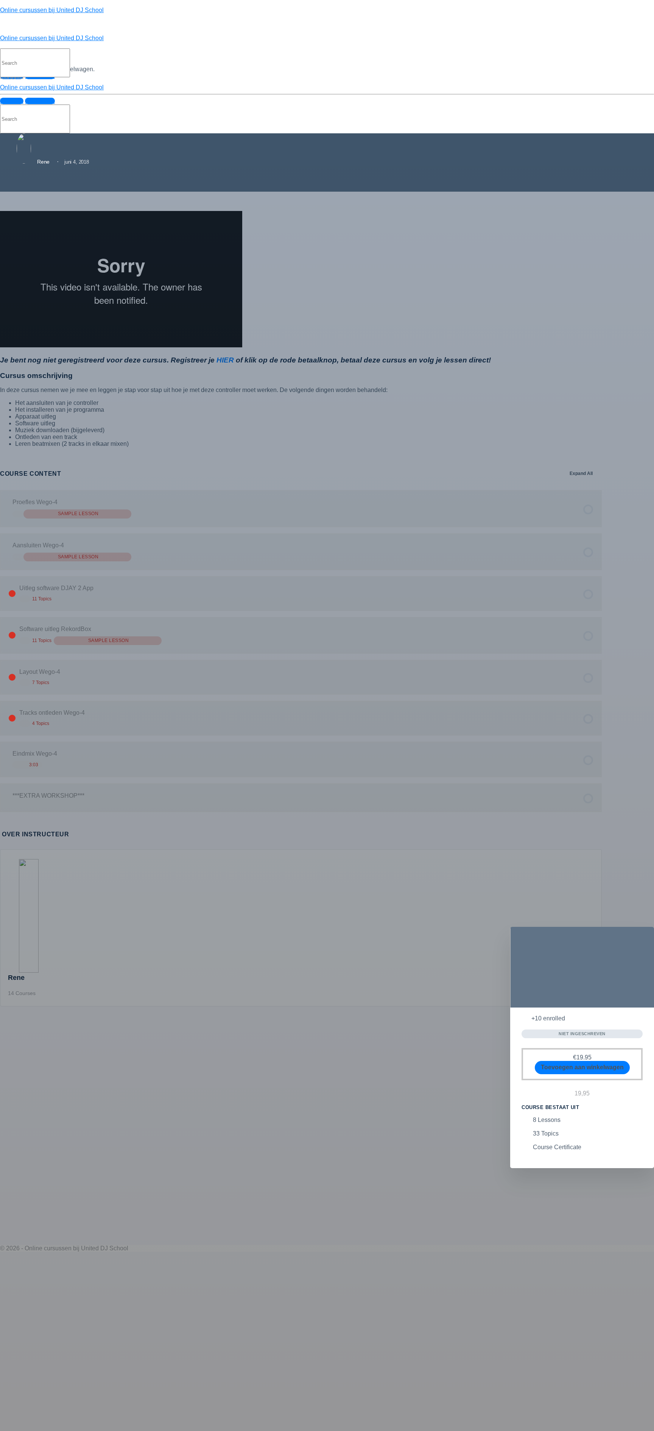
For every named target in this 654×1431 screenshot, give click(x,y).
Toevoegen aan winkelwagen (582, 1067)
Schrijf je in (40, 101)
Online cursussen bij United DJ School (52, 10)
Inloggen (11, 101)
